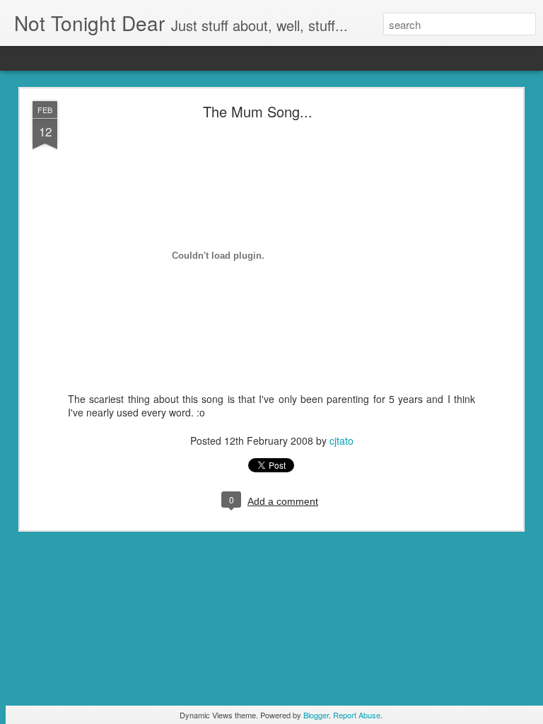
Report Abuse (356, 714)
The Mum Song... (258, 111)
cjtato (341, 440)
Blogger (316, 714)
